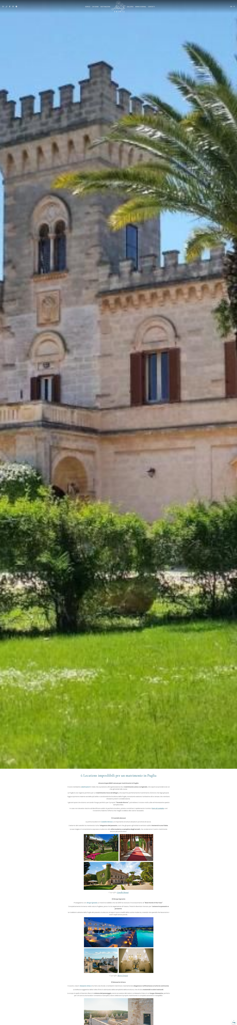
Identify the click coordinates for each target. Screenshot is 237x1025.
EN (231, 6)
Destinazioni (105, 7)
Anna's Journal (140, 7)
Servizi (87, 7)
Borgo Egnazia (123, 975)
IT (234, 6)
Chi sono (95, 7)
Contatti (151, 7)
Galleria (130, 7)
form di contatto (158, 808)
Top (233, 1022)
